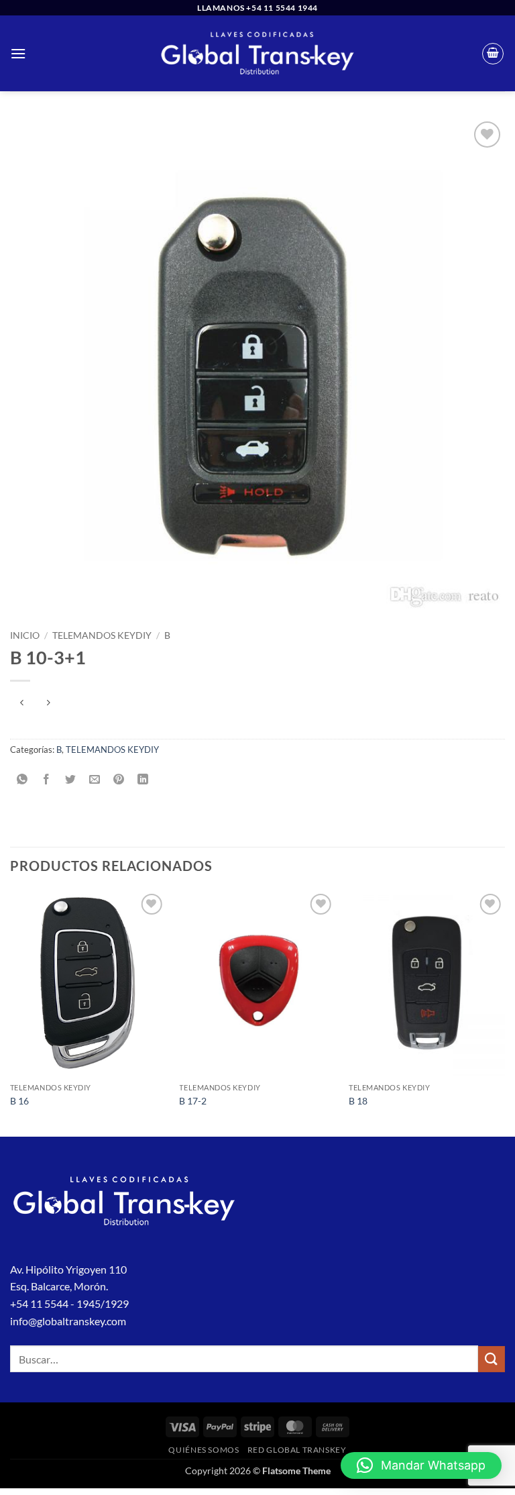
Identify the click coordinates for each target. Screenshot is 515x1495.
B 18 (358, 1100)
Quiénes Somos (203, 1450)
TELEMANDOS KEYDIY (102, 635)
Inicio (25, 635)
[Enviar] (491, 1359)
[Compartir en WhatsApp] (22, 779)
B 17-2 (193, 1100)
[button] (18, 53)
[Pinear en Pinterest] (119, 779)
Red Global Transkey (297, 1450)
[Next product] (21, 702)
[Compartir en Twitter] (71, 779)
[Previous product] (48, 702)
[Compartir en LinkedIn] (143, 779)
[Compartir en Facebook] (47, 779)
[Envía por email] (95, 779)
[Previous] (11, 1012)
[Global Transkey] (257, 53)
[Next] (504, 1012)
